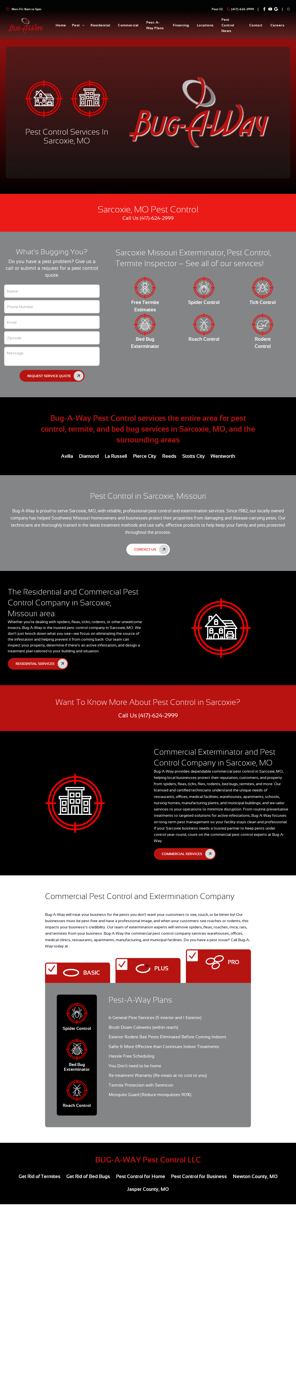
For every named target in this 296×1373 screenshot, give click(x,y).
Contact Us (145, 549)
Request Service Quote (49, 376)
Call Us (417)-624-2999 (148, 218)
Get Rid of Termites (39, 1176)
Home (61, 25)
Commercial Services (182, 854)
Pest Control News (227, 25)
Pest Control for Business (199, 1176)
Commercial (128, 25)
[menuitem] (61, 25)
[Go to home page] (25, 25)
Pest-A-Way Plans (155, 25)
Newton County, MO (255, 1176)
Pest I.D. (217, 9)
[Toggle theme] (288, 9)
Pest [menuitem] (76, 25)
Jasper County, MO (148, 1189)
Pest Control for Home (140, 1176)
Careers (277, 25)
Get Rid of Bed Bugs (88, 1176)
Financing (181, 25)
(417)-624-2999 (242, 9)
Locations (205, 25)
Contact (256, 25)
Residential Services (35, 664)
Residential (100, 25)
